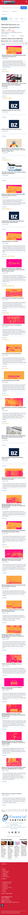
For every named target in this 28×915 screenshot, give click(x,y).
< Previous (3, 44)
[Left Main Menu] (2, 1)
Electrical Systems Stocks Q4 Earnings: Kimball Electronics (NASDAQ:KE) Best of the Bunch (14, 768)
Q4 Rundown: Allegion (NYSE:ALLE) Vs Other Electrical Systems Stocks (13, 610)
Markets (4, 18)
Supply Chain (6, 71)
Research (22, 35)
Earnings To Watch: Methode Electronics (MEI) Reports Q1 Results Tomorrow (13, 195)
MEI (17, 27)
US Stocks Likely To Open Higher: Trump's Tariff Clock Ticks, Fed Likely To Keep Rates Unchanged (14, 85)
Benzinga (4, 117)
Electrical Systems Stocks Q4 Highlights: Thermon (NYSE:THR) (12, 688)
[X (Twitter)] (9, 832)
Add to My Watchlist (5, 33)
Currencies (12, 21)
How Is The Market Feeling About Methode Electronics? (12, 458)
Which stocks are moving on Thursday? (12, 793)
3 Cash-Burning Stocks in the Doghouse (12, 325)
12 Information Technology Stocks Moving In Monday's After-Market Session (13, 221)
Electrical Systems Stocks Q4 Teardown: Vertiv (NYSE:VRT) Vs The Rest (13, 478)
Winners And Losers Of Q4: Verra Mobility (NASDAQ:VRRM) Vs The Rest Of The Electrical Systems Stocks (13, 743)
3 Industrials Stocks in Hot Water (10, 241)
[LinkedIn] (15, 832)
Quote (5, 35)
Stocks (10, 18)
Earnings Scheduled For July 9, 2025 (11, 110)
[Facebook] (12, 832)
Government (9, 285)
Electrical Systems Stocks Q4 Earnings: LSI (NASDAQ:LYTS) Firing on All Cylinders (12, 559)
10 (23, 43)
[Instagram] (18, 832)
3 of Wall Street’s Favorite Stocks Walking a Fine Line (14, 408)
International (17, 21)
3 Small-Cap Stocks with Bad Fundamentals (13, 298)
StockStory (4, 69)
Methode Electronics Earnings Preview (12, 129)
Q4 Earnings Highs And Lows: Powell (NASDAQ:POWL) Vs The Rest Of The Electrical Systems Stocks (13, 715)
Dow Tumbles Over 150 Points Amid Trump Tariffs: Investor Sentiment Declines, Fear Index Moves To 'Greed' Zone (13, 150)
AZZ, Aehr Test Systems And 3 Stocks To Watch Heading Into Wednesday (14, 172)
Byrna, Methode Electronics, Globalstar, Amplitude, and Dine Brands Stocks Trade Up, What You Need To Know (13, 270)
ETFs (16, 18)
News (8, 21)
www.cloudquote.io (14, 824)
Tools (22, 18)
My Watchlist (14, 11)
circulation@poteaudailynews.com (12, 902)
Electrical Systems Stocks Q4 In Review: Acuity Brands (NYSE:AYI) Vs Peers (13, 585)
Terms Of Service (13, 828)
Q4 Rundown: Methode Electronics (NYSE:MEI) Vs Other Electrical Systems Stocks (13, 531)
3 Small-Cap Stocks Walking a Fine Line (12, 664)
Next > (26, 44)
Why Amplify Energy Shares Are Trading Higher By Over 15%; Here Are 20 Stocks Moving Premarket (13, 437)
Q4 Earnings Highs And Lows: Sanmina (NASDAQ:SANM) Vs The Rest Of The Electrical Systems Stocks (13, 506)
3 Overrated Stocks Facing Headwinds (11, 353)
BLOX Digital (19, 913)
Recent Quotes (4, 11)
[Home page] (9, 2)
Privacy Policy (21, 827)
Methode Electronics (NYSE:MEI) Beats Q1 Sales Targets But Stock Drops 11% (14, 56)
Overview (4, 21)
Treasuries (22, 21)
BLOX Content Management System (10, 913)
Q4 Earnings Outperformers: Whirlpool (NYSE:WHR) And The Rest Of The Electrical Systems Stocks (13, 636)
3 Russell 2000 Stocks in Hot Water (10, 380)
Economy (6, 256)
